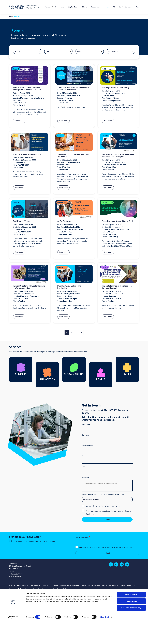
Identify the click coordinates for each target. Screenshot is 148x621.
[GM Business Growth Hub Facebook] (111, 564)
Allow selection (131, 601)
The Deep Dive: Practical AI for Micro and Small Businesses (73, 88)
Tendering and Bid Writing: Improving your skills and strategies (118, 155)
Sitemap (12, 585)
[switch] (58, 617)
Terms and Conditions (50, 585)
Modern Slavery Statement (70, 585)
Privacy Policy (22, 585)
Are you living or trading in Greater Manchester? (103, 506)
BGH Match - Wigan (21, 221)
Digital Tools (73, 7)
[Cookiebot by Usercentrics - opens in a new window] (13, 617)
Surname (85, 435)
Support (48, 7)
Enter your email (82, 537)
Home (11, 16)
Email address (87, 445)
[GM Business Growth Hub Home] (17, 6)
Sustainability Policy (127, 585)
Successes (59, 7)
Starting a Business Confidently (115, 87)
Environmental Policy (110, 585)
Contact (128, 7)
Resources (95, 7)
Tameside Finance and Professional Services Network (117, 287)
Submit (107, 519)
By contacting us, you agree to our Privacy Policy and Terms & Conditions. (108, 512)
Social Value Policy (16, 589)
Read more (19, 121)
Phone (84, 456)
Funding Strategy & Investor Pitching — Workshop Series (29, 287)
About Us (117, 7)
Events (106, 7)
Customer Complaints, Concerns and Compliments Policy (46, 589)
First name (86, 424)
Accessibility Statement (91, 585)
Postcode (85, 467)
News (84, 7)
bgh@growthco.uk (17, 576)
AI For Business (64, 221)
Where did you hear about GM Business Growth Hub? (103, 494)
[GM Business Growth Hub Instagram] (127, 564)
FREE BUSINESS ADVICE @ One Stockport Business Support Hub (27, 88)
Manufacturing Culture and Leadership (69, 287)
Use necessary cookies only (131, 608)
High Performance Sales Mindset (27, 154)
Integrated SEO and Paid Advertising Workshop (73, 155)
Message (85, 477)
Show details (104, 617)
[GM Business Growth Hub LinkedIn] (116, 564)
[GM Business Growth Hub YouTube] (122, 564)
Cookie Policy (35, 585)
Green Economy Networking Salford (117, 221)
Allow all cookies (131, 594)
